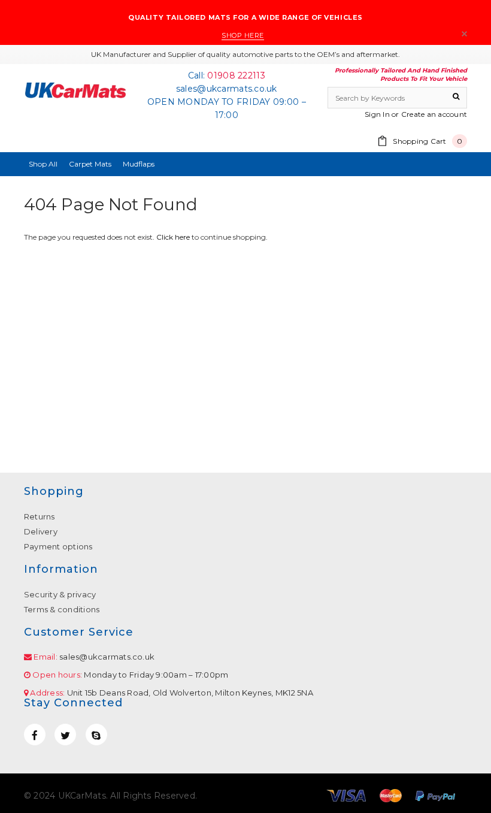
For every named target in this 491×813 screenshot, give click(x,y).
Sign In (377, 114)
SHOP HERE (243, 35)
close (464, 34)
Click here (174, 236)
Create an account (434, 114)
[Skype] (96, 734)
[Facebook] (35, 734)
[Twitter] (65, 734)
